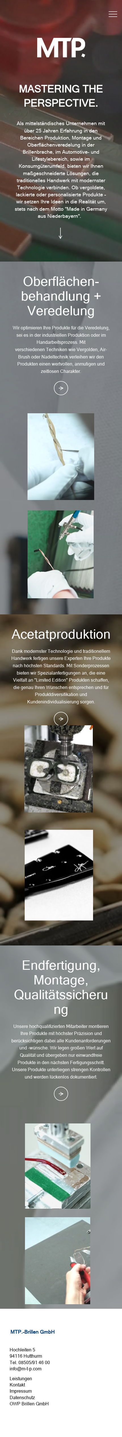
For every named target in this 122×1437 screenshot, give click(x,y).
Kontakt (17, 1384)
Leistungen (21, 1378)
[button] (84, 493)
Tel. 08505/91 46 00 (30, 1362)
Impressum (21, 1390)
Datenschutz (22, 1397)
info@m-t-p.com (25, 1368)
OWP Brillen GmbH (29, 1403)
